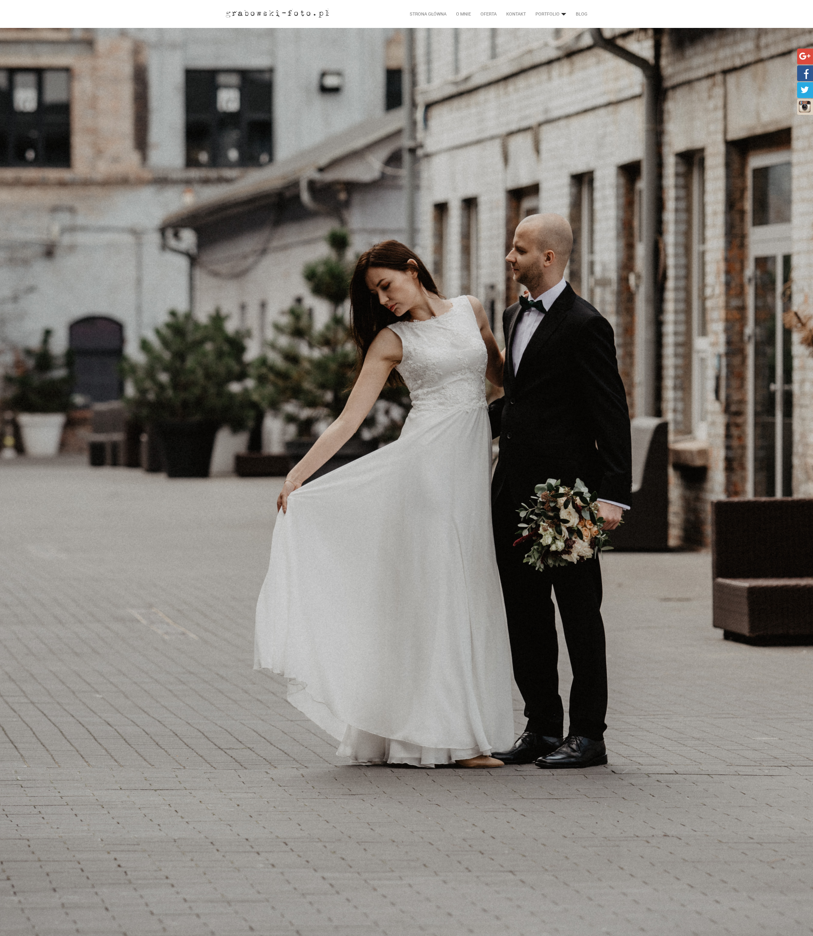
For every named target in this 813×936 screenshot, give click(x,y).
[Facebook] (805, 72)
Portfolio (548, 14)
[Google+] (805, 56)
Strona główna (428, 14)
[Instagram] (805, 106)
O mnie (463, 14)
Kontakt (516, 14)
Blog (582, 14)
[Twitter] (805, 89)
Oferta (488, 14)
